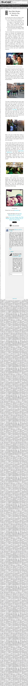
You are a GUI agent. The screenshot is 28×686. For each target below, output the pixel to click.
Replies (12, 251)
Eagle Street (21, 150)
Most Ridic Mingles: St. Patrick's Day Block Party (14, 13)
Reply (10, 248)
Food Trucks (11, 217)
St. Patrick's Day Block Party (16, 219)
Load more (15, 298)
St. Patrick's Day (18, 218)
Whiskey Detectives (16, 5)
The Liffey (14, 109)
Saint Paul (12, 218)
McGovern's (9, 152)
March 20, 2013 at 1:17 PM (17, 256)
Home (9, 5)
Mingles (16, 217)
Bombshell (16, 210)
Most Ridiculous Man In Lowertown (15, 214)
